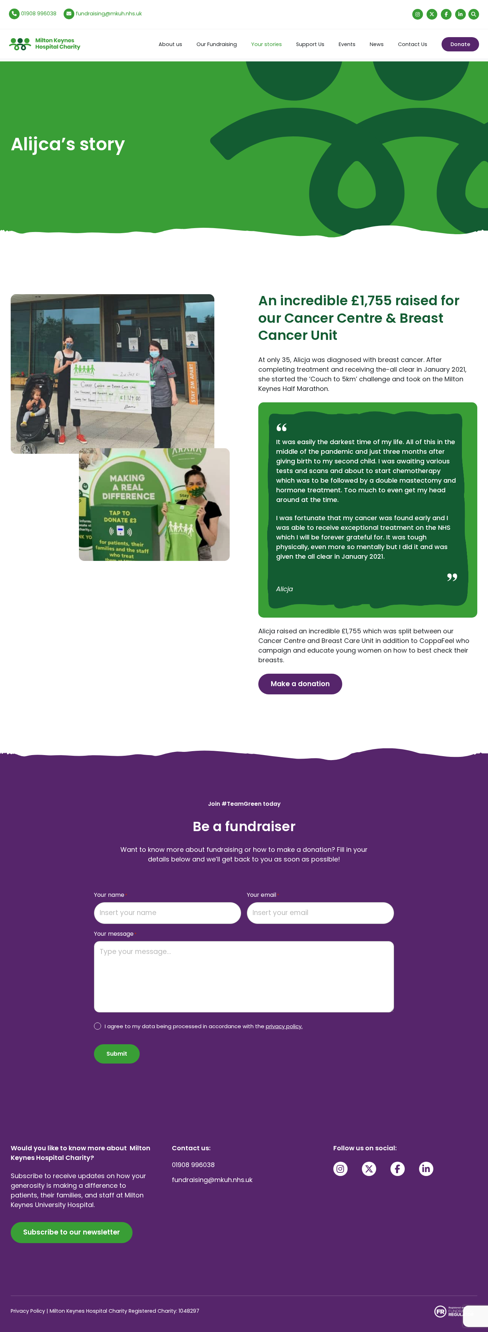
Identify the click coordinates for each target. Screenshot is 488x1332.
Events (347, 44)
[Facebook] (446, 14)
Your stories (266, 44)
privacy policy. (284, 1026)
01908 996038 (38, 13)
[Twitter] (432, 14)
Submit (116, 1054)
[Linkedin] (460, 14)
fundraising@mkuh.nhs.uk (109, 13)
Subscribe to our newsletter (71, 1232)
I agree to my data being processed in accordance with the (204, 1026)
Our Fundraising (216, 44)
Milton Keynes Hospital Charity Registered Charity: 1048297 (124, 1311)
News (377, 44)
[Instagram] (417, 14)
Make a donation (300, 684)
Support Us (310, 44)
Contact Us (412, 44)
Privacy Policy (28, 1311)
